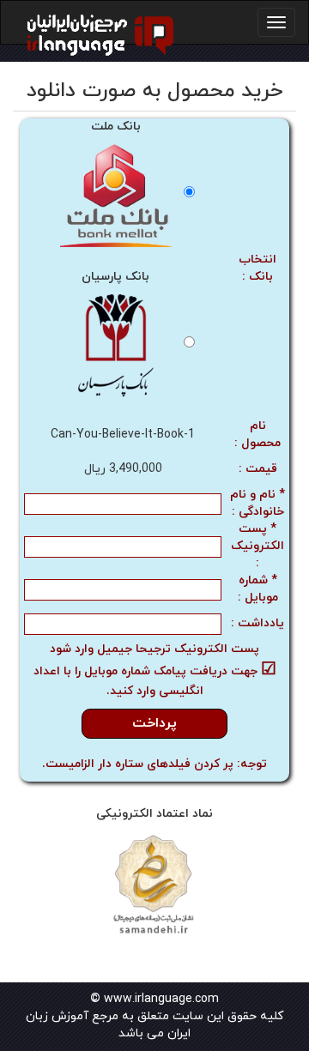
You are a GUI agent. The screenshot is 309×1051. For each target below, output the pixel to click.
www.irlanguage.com (161, 999)
